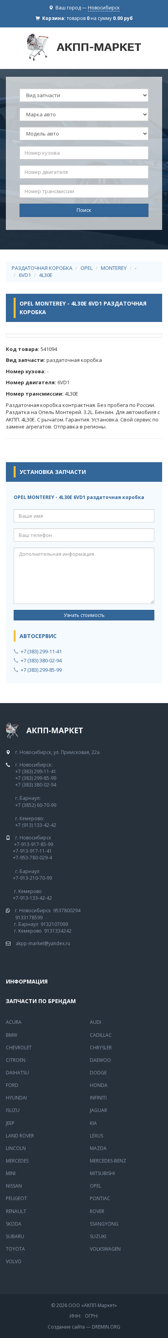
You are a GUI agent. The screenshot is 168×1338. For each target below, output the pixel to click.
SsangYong (104, 1223)
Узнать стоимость (84, 615)
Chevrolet (19, 1047)
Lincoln (16, 1148)
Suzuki (98, 1236)
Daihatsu (17, 1072)
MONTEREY (114, 267)
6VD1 (25, 274)
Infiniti (98, 1097)
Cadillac (101, 1035)
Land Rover (20, 1135)
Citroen (15, 1060)
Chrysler (101, 1047)
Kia (93, 1123)
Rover (97, 1211)
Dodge (98, 1072)
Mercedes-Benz (108, 1160)
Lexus (96, 1135)
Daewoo (100, 1060)
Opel (95, 1186)
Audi (95, 1022)
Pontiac (100, 1198)
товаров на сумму (100, 18)
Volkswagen (105, 1249)
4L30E (45, 274)
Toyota (15, 1249)
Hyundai (16, 1097)
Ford (12, 1085)
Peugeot (16, 1198)
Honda (98, 1085)
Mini (11, 1173)
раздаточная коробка (42, 267)
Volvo (13, 1261)
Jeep (10, 1123)
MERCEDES (17, 1160)
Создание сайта (66, 1327)
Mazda (98, 1148)
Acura (13, 1022)
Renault (16, 1211)
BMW (11, 1035)
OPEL (86, 267)
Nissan (14, 1186)
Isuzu (13, 1110)
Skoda (13, 1223)
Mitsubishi (102, 1173)
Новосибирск (104, 7)
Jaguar (98, 1110)
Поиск (84, 209)
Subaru (15, 1236)
